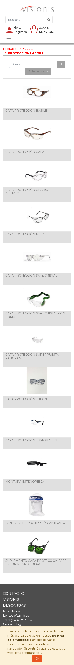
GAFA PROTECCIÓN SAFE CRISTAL (31, 275)
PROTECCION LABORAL (26, 53)
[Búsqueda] (49, 19)
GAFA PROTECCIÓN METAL (25, 234)
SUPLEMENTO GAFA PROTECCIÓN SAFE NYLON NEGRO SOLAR (35, 562)
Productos (10, 49)
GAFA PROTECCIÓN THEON (26, 399)
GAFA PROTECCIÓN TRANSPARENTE (33, 440)
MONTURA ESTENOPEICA (24, 481)
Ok (37, 658)
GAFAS (28, 49)
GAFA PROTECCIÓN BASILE (26, 111)
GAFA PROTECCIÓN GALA (24, 152)
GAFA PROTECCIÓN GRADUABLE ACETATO (30, 191)
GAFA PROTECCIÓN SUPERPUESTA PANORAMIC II (32, 356)
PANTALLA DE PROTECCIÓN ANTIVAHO (35, 523)
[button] (38, 71)
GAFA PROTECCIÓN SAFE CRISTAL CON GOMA (35, 315)
